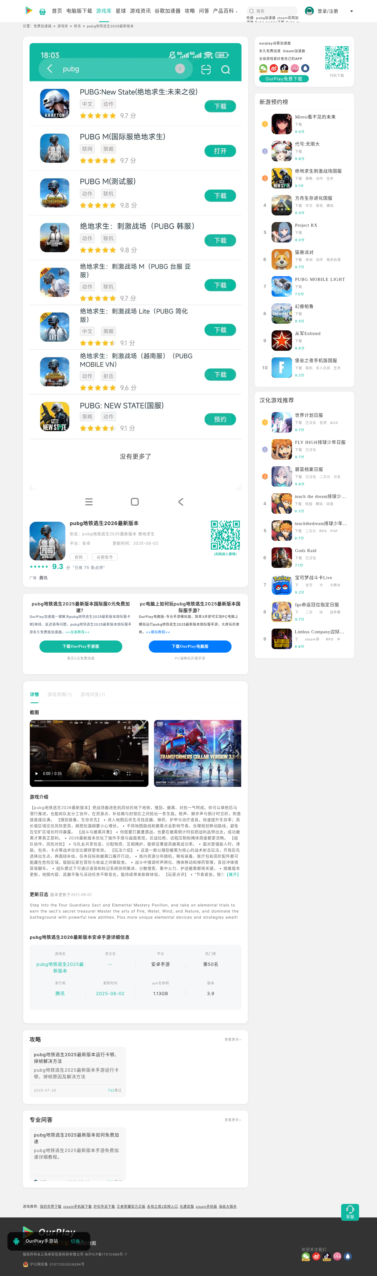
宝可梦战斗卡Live (313, 577)
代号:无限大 (307, 144)
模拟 (330, 206)
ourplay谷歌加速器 (275, 43)
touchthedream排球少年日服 (323, 523)
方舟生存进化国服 (314, 198)
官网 (79, 557)
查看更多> (233, 1039)
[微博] (275, 68)
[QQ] (306, 68)
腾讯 (60, 993)
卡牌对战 (335, 585)
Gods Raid (306, 550)
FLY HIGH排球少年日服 (320, 442)
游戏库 (62, 26)
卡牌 (321, 585)
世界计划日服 (309, 415)
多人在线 (323, 368)
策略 (309, 178)
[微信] (264, 68)
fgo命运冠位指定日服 (317, 604)
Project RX (306, 225)
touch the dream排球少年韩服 (325, 496)
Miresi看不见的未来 (315, 117)
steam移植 (312, 639)
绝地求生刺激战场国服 (318, 171)
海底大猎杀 (228, 1206)
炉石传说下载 (104, 1206)
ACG (334, 423)
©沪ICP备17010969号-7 (106, 1254)
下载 (298, 124)
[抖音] (285, 68)
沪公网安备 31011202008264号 (57, 1264)
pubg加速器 (266, 18)
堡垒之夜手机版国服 (316, 360)
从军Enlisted (308, 333)
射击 (77, 26)
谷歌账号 (105, 557)
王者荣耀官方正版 (131, 1206)
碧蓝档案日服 (309, 469)
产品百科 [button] (223, 11)
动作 (319, 178)
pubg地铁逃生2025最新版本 (60, 967)
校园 (308, 504)
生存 (330, 178)
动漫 (329, 504)
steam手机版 (206, 1206)
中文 (309, 206)
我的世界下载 (51, 1206)
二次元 (325, 477)
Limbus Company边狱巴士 (322, 631)
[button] (34, 753)
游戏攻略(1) (59, 694)
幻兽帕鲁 (304, 306)
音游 (323, 423)
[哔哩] (296, 68)
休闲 (309, 260)
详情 (34, 694)
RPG (323, 531)
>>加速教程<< (77, 632)
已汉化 (311, 423)
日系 (337, 477)
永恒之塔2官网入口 (162, 1206)
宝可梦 (309, 585)
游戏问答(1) (93, 694)
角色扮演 (333, 260)
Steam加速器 (294, 51)
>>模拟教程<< (158, 632)
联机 (319, 206)
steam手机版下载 (77, 1206)
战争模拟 (335, 612)
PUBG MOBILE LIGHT (320, 279)
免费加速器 (43, 26)
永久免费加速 (270, 51)
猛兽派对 (304, 252)
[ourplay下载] (40, 11)
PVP (334, 531)
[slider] (39, 567)
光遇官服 (187, 1206)
